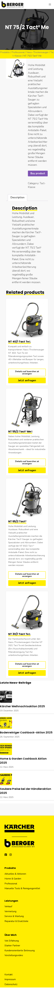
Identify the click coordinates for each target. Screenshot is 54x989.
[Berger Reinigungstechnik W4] (13, 4)
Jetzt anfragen (27, 380)
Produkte (5, 52)
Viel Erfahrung (11, 940)
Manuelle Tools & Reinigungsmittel (22, 888)
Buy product (37, 173)
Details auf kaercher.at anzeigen (27, 372)
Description (17, 197)
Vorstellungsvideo (13, 955)
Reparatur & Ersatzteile (16, 921)
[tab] (17, 197)
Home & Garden (12, 878)
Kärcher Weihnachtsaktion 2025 (22, 706)
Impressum (10, 979)
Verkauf (8, 906)
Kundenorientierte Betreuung (19, 950)
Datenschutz (10, 984)
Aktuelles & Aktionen (15, 873)
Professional (18, 52)
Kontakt (8, 974)
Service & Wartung (14, 916)
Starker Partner (12, 945)
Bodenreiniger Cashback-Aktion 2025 (26, 732)
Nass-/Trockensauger (37, 52)
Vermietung (10, 911)
